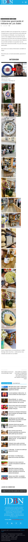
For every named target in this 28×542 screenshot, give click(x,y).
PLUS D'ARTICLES (16, 383)
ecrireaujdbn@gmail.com (17, 519)
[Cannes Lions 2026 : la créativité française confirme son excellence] (4, 477)
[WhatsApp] (11, 27)
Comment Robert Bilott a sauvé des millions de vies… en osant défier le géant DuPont (17, 438)
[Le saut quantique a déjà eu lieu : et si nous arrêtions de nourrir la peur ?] (4, 394)
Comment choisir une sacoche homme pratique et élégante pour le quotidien (17, 426)
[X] (5, 27)
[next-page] (4, 482)
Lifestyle (11, 18)
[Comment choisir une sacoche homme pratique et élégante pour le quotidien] (4, 426)
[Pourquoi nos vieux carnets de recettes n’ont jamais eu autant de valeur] (4, 463)
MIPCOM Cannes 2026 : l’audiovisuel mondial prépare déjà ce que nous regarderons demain (17, 388)
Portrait (14, 18)
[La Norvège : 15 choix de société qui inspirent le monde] (4, 451)
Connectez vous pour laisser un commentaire (14, 491)
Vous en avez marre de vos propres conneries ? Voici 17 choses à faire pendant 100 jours (17, 407)
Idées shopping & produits (9, 17)
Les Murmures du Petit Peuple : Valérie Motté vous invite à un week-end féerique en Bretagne (17, 419)
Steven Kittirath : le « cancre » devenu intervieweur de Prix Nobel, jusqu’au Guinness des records (17, 401)
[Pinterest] (8, 27)
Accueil (2, 17)
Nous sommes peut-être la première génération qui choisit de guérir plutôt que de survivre (17, 432)
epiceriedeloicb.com (6, 82)
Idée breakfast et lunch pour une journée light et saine (7, 372)
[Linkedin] (14, 27)
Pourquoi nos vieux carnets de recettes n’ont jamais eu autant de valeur (16, 463)
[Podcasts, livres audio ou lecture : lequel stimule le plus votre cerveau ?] (4, 445)
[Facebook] (2, 27)
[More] (17, 27)
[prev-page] (2, 482)
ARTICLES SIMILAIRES (6, 383)
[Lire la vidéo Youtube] (14, 69)
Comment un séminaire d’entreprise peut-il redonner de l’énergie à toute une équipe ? (17, 413)
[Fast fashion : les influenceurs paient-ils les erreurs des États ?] (4, 457)
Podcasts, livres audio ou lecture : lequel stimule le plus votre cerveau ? (17, 445)
